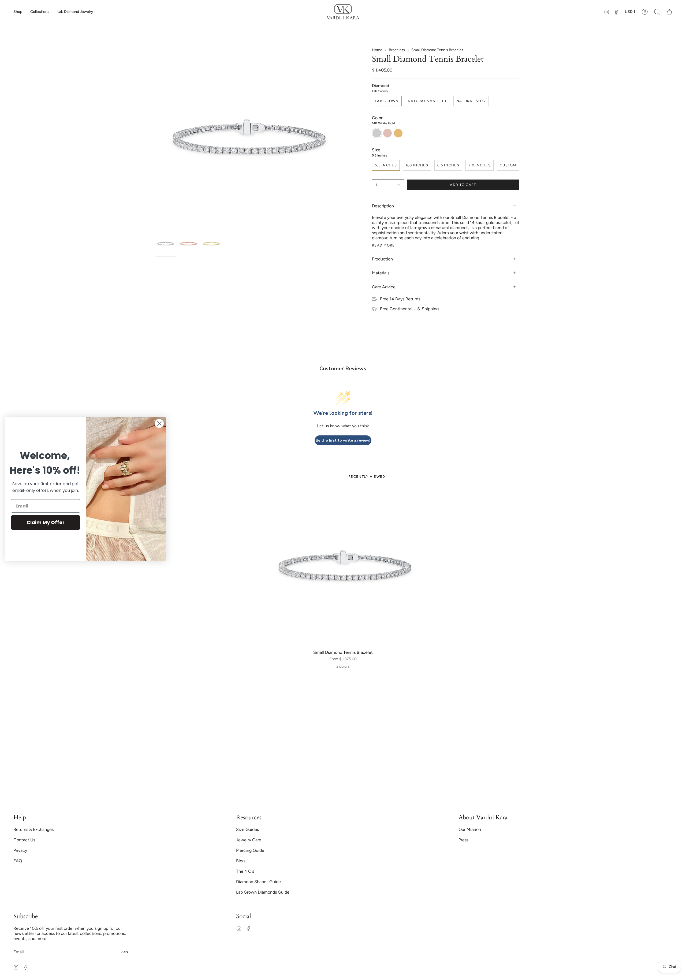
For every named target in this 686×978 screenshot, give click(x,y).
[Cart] (669, 11)
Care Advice (384, 286)
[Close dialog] (159, 423)
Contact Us (24, 839)
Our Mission (469, 829)
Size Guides (247, 829)
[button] (17, 12)
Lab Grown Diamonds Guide (262, 892)
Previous (155, 139)
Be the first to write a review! (343, 440)
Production (382, 259)
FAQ (17, 860)
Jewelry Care (248, 839)
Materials (380, 272)
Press (463, 839)
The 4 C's (245, 871)
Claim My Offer (46, 522)
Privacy (20, 850)
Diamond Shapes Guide (258, 881)
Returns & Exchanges (33, 829)
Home (377, 50)
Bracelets (397, 50)
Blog (240, 860)
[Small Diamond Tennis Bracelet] (343, 567)
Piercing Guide (250, 850)
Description (383, 205)
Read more (383, 245)
